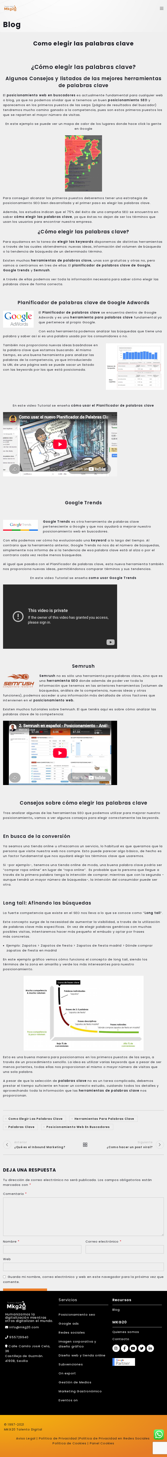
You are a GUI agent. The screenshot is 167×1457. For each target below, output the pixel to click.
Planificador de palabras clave (71, 312)
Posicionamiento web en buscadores (78, 1127)
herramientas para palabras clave (104, 1119)
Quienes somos (125, 1332)
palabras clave (21, 1127)
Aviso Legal (25, 1438)
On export (67, 1373)
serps (145, 1057)
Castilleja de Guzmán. (24, 1356)
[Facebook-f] (124, 1348)
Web (7, 1259)
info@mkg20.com (24, 1327)
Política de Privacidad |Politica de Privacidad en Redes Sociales (94, 1438)
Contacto (121, 1339)
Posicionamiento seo (77, 1314)
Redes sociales (72, 1332)
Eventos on (68, 1400)
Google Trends (56, 521)
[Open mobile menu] (162, 8)
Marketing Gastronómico (80, 1391)
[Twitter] (141, 1348)
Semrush (47, 676)
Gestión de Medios (75, 1382)
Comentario (15, 1193)
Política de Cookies (69, 1443)
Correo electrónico (104, 1241)
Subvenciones (71, 1364)
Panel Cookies (102, 1443)
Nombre (11, 1241)
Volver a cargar (83, 1145)
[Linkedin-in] (150, 1348)
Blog (116, 1309)
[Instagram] (116, 1348)
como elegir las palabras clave (35, 1119)
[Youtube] (133, 1348)
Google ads (69, 1323)
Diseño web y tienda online (82, 1355)
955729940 (18, 1337)
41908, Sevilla (16, 1361)
